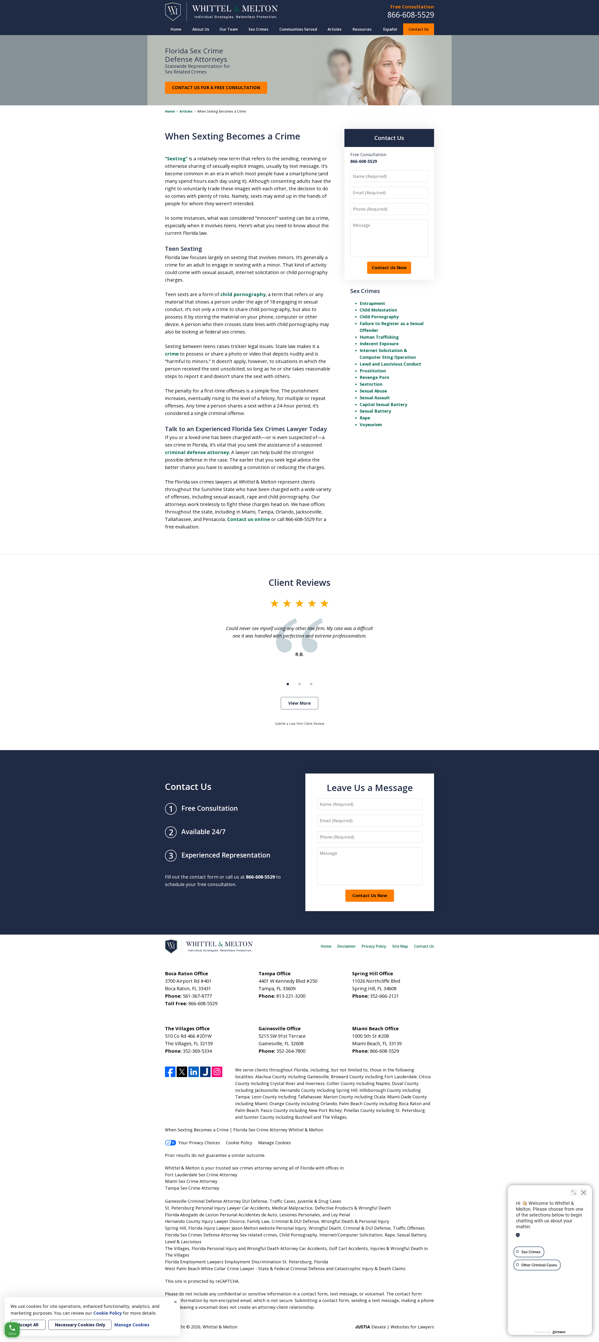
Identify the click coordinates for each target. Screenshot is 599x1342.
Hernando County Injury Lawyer (196, 1221)
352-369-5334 (197, 1051)
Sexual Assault (375, 397)
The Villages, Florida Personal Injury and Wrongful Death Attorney (231, 1248)
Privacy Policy (374, 946)
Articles (335, 29)
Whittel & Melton (220, 1327)
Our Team (228, 29)
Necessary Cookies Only (80, 1324)
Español (390, 29)
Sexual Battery (375, 411)
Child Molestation (378, 310)
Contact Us (419, 29)
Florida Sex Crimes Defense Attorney (202, 1235)
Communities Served (298, 29)
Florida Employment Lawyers (194, 1262)
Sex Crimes (258, 29)
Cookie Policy (239, 1142)
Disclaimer (346, 946)
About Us (200, 29)
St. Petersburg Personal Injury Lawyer (203, 1208)
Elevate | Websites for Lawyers (394, 1327)
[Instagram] (217, 1072)
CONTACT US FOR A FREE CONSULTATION (216, 87)
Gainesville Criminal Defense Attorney (203, 1201)
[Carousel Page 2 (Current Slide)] (299, 684)
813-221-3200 (290, 996)
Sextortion (371, 384)
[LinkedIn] (193, 1072)
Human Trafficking (379, 337)
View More (299, 703)
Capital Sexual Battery (383, 404)
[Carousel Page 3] (311, 684)
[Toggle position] (573, 1192)
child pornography (243, 294)
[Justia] (205, 1072)
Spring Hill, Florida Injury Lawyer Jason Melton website (220, 1228)
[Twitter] (182, 1072)
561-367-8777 (197, 996)
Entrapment (372, 303)
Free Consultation (412, 7)
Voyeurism (371, 424)
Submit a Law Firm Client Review (299, 723)
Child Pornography (379, 316)
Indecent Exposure (379, 343)
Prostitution (373, 371)
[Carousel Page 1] (288, 684)
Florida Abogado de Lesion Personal (201, 1214)
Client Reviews (300, 582)
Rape (365, 418)
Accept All (28, 1324)
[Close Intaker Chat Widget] (583, 1192)
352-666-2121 (384, 996)
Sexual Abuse (373, 391)
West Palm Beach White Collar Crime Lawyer (210, 1268)
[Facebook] (170, 1072)
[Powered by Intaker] (559, 1332)
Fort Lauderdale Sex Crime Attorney (201, 1174)
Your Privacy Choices (199, 1142)
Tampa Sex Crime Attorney (192, 1188)
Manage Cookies (274, 1142)
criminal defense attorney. (197, 452)
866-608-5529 (410, 15)
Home (176, 29)
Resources (362, 29)
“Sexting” (176, 158)
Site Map (400, 946)
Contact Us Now (389, 267)
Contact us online (248, 519)
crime (172, 354)
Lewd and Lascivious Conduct (390, 364)
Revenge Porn (374, 377)
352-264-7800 (290, 1051)
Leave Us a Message (370, 787)
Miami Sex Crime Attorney (191, 1181)
